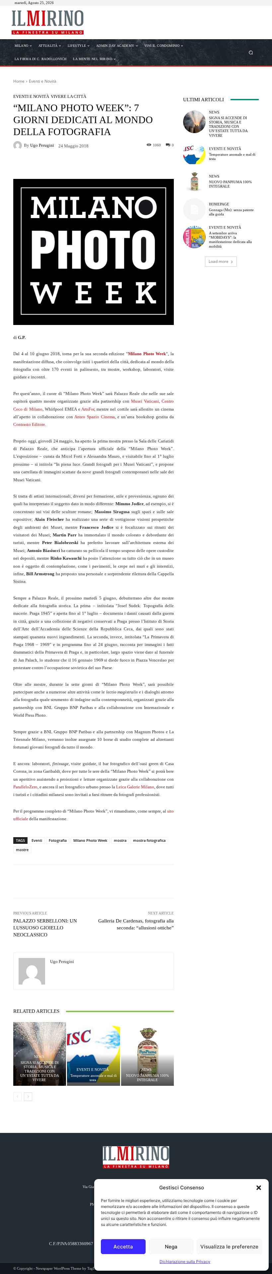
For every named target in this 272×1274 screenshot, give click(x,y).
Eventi (37, 840)
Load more (219, 261)
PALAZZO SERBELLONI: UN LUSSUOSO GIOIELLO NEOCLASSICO (45, 927)
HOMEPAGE (219, 204)
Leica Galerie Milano (135, 786)
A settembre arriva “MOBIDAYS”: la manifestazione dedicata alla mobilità (230, 239)
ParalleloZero (25, 786)
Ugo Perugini (42, 145)
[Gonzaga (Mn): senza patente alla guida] (194, 209)
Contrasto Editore (29, 424)
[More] (148, 165)
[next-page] (28, 1096)
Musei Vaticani (145, 401)
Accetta (123, 1246)
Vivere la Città (68, 96)
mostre (22, 849)
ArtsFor (87, 409)
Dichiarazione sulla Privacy (185, 1261)
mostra (120, 840)
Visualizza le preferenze (229, 1246)
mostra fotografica (149, 840)
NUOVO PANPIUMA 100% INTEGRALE (147, 1078)
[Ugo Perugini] (18, 145)
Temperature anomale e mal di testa (93, 1078)
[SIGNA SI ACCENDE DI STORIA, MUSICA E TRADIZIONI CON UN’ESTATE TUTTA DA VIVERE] (194, 122)
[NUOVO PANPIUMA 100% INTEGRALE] (147, 1053)
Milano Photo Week (147, 353)
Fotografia (58, 840)
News (39, 1057)
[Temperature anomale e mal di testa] (93, 1053)
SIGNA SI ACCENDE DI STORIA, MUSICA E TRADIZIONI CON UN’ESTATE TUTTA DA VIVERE (39, 1071)
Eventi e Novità (42, 81)
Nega (171, 1246)
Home (19, 81)
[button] (258, 1187)
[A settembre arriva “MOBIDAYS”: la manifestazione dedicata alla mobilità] (194, 237)
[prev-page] (17, 1096)
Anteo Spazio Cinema (94, 416)
